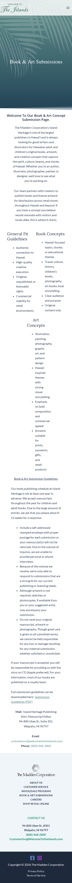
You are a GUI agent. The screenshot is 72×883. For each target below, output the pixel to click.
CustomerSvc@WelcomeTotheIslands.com (36, 839)
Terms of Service (36, 875)
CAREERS (36, 799)
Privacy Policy (36, 871)
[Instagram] (39, 857)
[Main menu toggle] (68, 8)
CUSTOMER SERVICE (36, 786)
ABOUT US (36, 782)
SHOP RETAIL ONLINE (36, 803)
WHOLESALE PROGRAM (36, 791)
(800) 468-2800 (41, 746)
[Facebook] (32, 857)
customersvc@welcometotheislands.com (36, 741)
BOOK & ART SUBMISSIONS (36, 795)
